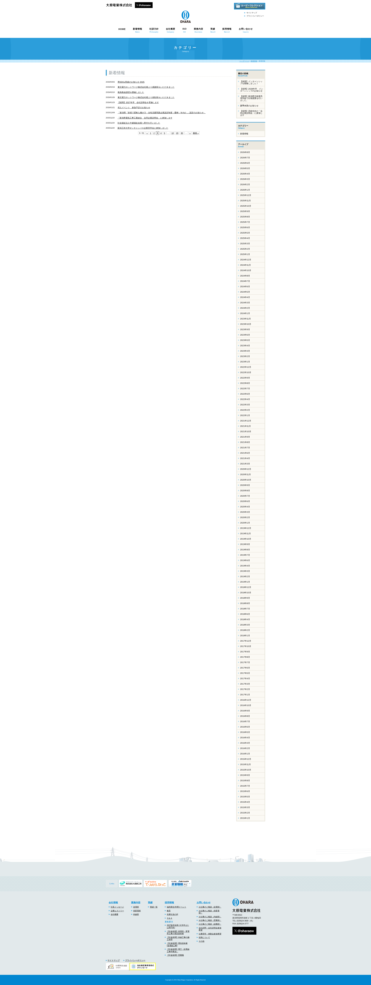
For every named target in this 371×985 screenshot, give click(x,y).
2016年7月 (245, 721)
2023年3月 (245, 351)
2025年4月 (245, 238)
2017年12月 (245, 641)
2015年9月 (245, 775)
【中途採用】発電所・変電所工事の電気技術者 (178, 932)
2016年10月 (245, 705)
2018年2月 (245, 630)
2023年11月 (245, 319)
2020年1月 (245, 523)
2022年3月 (245, 404)
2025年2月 (245, 249)
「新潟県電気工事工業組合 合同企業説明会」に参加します (145, 118)
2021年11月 (245, 426)
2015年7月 (245, 786)
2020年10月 (245, 480)
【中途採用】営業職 (175, 955)
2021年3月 (245, 464)
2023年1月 (245, 362)
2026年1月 (245, 190)
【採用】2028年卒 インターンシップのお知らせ (251, 90)
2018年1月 (245, 635)
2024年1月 (245, 313)
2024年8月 (245, 276)
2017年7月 (245, 662)
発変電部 (137, 911)
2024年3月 (245, 302)
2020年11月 (245, 474)
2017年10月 (245, 646)
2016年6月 (245, 727)
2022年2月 (245, 410)
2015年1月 (245, 818)
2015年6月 (245, 791)
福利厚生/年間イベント (176, 907)
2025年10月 (245, 206)
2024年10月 (245, 270)
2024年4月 (245, 297)
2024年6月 (245, 286)
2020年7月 (245, 496)
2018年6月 (245, 614)
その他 (201, 941)
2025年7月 (245, 222)
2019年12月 (245, 528)
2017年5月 (245, 673)
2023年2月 (245, 356)
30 (182, 133)
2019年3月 (245, 571)
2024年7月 (245, 281)
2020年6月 (245, 501)
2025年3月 (245, 243)
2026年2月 (245, 184)
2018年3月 (245, 625)
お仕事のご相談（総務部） (210, 924)
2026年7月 (245, 157)
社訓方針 (154, 30)
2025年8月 (245, 217)
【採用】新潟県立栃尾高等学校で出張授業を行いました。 (251, 98)
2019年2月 (245, 576)
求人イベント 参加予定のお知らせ (134, 107)
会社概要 (170, 30)
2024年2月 (245, 308)
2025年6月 (245, 227)
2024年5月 (245, 292)
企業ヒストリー (117, 911)
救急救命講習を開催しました (131, 92)
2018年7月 (245, 609)
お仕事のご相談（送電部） (210, 907)
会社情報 (113, 902)
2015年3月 (245, 807)
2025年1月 (245, 254)
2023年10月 (245, 324)
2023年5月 (245, 340)
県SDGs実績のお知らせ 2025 (131, 82)
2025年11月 (245, 200)
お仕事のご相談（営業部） (210, 920)
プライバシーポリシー (255, 16)
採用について (204, 937)
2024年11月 (245, 265)
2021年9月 (245, 437)
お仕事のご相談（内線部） (210, 917)
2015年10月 (245, 770)
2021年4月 (245, 458)
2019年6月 (245, 560)
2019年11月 (245, 533)
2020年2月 (245, 517)
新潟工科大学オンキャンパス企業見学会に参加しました (143, 128)
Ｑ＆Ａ (169, 918)
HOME (122, 29)
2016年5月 (245, 732)
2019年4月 (245, 566)
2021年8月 (245, 442)
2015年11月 (245, 764)
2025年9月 (245, 211)
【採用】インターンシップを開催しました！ (251, 82)
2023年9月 (245, 329)
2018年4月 (245, 619)
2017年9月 (245, 651)
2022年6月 (245, 394)
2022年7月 (245, 388)
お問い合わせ (246, 30)
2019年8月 (245, 549)
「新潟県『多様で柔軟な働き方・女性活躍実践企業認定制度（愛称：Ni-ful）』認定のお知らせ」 (162, 112)
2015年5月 (245, 796)
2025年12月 (245, 195)
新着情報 (137, 30)
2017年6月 (245, 668)
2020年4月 (245, 506)
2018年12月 (245, 587)
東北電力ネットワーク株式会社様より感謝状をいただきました (146, 87)
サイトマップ (252, 13)
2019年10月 (245, 539)
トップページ (244, 61)
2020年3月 (245, 512)
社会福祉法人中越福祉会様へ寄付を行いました (139, 123)
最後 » (196, 133)
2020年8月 (245, 490)
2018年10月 (245, 592)
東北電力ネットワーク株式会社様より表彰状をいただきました (146, 97)
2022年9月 (245, 378)
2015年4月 (245, 802)
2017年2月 (245, 689)
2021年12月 (245, 421)
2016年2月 (245, 748)
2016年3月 (245, 743)
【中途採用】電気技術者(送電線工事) (177, 944)
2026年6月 (245, 163)
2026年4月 (245, 174)
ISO (184, 30)
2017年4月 (245, 678)
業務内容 (198, 30)
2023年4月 (245, 345)
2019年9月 (245, 544)
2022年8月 (245, 383)
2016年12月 (245, 700)
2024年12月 (245, 259)
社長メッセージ (117, 907)
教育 (169, 911)
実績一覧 (154, 907)
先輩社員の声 (172, 914)
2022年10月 (245, 372)
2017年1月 (245, 694)
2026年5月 (245, 168)
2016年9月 (245, 711)
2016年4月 (245, 737)
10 (172, 133)
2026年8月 (245, 152)
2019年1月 (245, 582)
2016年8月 (245, 716)
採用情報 (227, 30)
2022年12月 (245, 367)
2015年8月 (245, 780)
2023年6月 (245, 335)
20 (177, 133)
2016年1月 (245, 754)
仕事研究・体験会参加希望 (210, 934)
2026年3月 (245, 179)
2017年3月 (245, 684)
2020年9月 (245, 485)
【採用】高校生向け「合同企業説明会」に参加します (251, 113)
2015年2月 (245, 813)
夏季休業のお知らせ (249, 105)
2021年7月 (245, 447)
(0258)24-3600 (242, 921)
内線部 (136, 914)
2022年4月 (245, 399)
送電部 (136, 907)
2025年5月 (245, 233)
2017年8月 (245, 657)
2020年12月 (245, 469)
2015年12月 (245, 759)
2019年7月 (245, 555)
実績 (212, 30)
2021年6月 (245, 453)
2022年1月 (245, 415)
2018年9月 (245, 598)
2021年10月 (245, 431)
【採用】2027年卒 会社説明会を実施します (138, 102)
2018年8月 (245, 603)
